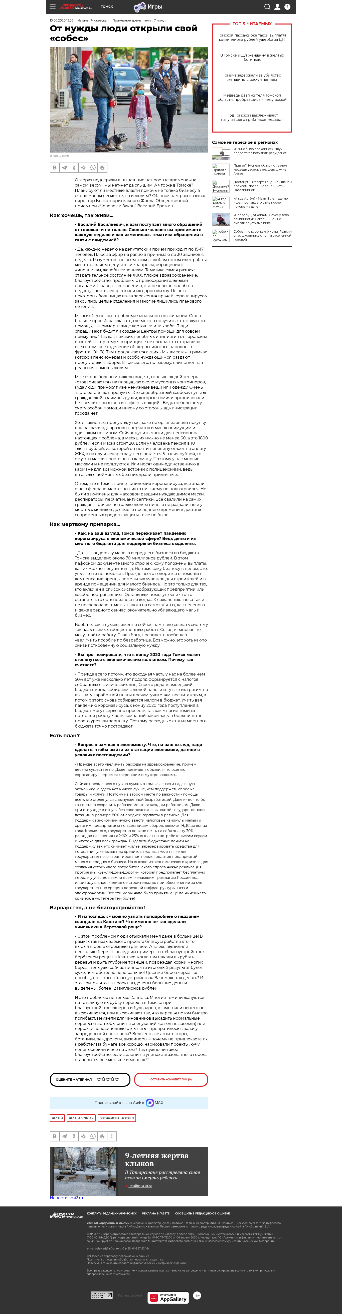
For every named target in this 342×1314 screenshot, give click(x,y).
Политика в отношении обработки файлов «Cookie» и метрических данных (136, 1263)
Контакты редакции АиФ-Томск (111, 1213)
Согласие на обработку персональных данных (118, 1256)
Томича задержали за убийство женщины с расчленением (252, 77)
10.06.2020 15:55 (61, 20)
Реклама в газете (155, 1213)
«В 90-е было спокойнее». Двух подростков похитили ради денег (260, 151)
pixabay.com (59, 156)
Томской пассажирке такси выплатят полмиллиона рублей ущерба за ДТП (252, 37)
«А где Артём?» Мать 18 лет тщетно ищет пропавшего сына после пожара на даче (261, 202)
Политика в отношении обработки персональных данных (125, 1259)
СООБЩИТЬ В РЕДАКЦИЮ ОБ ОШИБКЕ (202, 1213)
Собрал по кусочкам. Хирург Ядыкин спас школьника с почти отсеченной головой (263, 235)
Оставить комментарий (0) (171, 1079)
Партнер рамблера (130, 1295)
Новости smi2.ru (66, 1197)
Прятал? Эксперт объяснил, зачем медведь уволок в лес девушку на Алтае (260, 169)
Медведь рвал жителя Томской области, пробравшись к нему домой (252, 97)
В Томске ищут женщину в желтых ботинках (252, 57)
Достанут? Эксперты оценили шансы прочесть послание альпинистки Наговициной (263, 186)
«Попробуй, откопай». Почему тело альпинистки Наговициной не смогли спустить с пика (261, 219)
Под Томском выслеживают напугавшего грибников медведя (252, 117)
